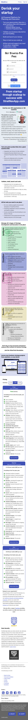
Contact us (5, 605)
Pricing (19, 2)
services (18, 608)
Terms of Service (17, 74)
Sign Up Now (14, 457)
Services (6, 681)
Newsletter (6, 684)
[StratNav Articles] (3, 693)
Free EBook (6, 683)
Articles (5, 680)
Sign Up (25, 2)
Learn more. (13, 646)
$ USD (10, 382)
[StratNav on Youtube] (19, 693)
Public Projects (7, 678)
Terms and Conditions (8, 676)
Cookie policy (4, 717)
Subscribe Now (14, 542)
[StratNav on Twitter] (7, 693)
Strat (4, 2)
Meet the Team (7, 675)
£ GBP (15, 382)
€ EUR (19, 382)
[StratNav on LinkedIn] (11, 693)
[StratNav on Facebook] (15, 693)
